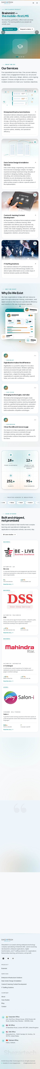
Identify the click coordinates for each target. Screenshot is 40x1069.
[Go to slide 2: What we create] (20, 56)
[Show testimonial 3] (21, 865)
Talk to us (24, 29)
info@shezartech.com (29, 1063)
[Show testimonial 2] (17, 865)
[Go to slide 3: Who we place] (22, 56)
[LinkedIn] (3, 958)
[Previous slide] (3, 32)
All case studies (8, 534)
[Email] (13, 958)
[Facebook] (8, 958)
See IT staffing (8, 29)
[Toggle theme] (33, 2)
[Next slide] (37, 32)
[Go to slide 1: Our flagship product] (18, 56)
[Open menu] (37, 2)
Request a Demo (13, 907)
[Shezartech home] (7, 2)
